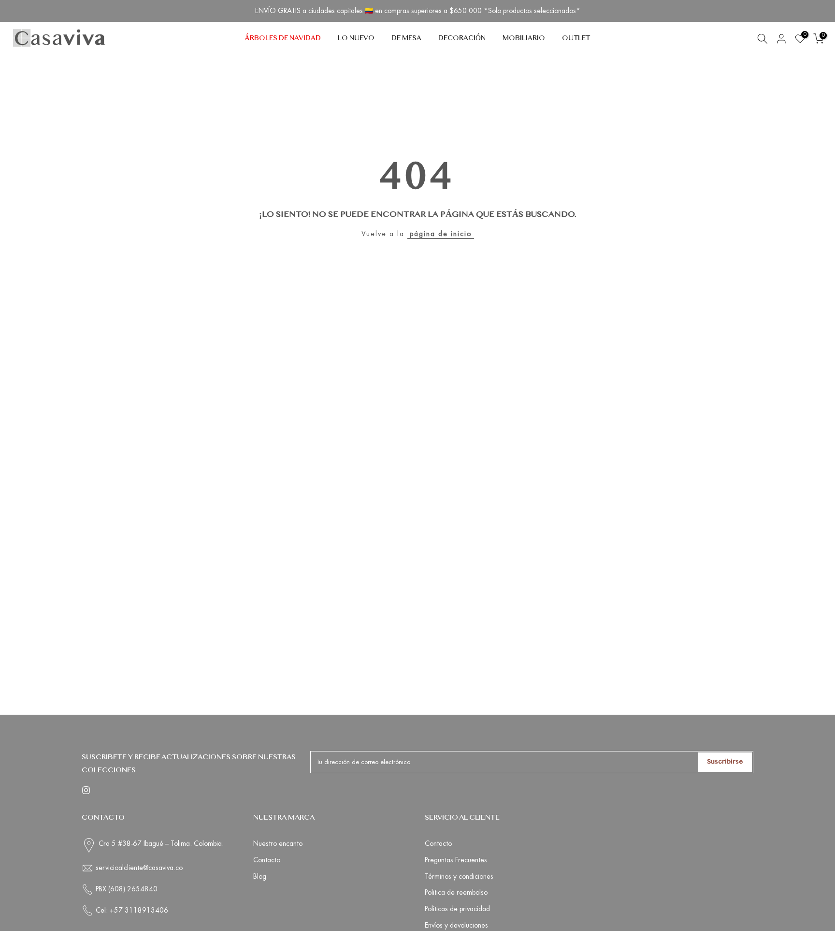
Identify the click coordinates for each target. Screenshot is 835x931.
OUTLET (576, 39)
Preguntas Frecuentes (456, 859)
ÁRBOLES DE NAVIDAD (283, 39)
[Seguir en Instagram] (86, 790)
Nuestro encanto (277, 843)
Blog (259, 876)
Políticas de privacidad (457, 908)
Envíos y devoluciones (456, 925)
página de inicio (441, 233)
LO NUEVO (356, 39)
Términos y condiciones (459, 876)
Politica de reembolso (456, 892)
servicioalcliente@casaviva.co (139, 867)
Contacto (266, 859)
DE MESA (406, 39)
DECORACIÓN (462, 39)
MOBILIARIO (524, 39)
